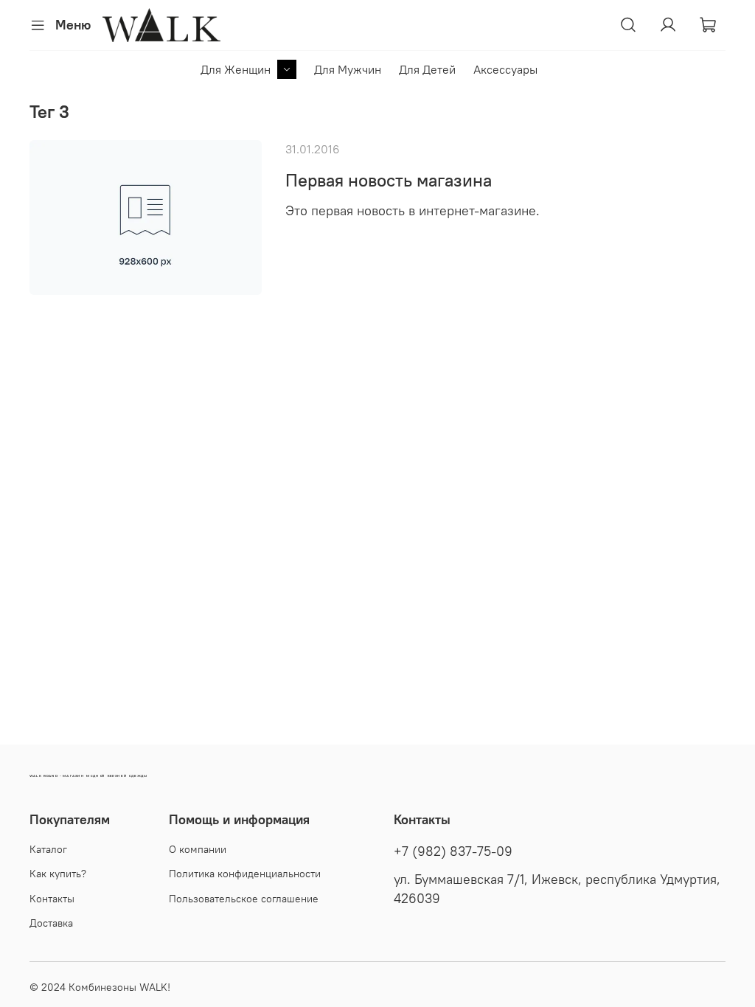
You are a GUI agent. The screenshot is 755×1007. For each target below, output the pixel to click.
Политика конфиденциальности (245, 873)
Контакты (51, 898)
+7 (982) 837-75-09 (453, 851)
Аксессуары (505, 69)
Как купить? (57, 873)
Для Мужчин (347, 69)
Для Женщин (236, 69)
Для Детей (427, 69)
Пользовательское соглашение (244, 898)
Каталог (48, 849)
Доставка (51, 923)
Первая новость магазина (388, 180)
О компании (197, 849)
